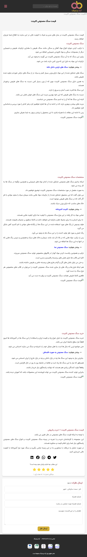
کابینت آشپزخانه (62, 209)
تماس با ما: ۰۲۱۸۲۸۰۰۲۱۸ (48, 539)
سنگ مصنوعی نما (61, 247)
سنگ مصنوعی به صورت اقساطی (55, 352)
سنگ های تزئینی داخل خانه (57, 67)
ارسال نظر (43, 528)
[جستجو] (33, 6)
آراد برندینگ (37, 539)
